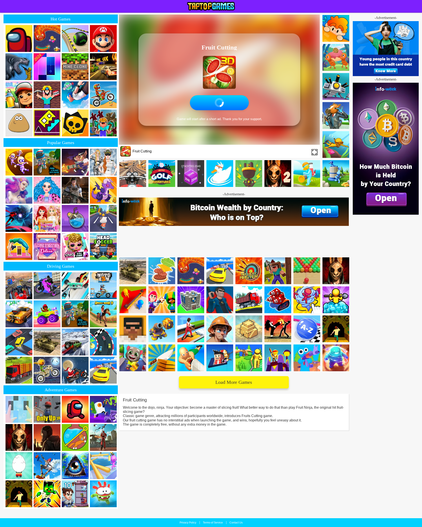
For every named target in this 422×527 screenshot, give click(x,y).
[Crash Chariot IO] (336, 86)
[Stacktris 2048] (191, 173)
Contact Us (236, 522)
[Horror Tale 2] (278, 173)
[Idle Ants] (336, 57)
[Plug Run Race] (249, 173)
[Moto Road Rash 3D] (133, 173)
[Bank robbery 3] (336, 115)
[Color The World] (307, 173)
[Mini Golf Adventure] (162, 173)
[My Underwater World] (336, 144)
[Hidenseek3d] (336, 28)
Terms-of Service (213, 522)
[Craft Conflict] (336, 173)
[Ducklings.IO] (220, 173)
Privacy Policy (188, 522)
